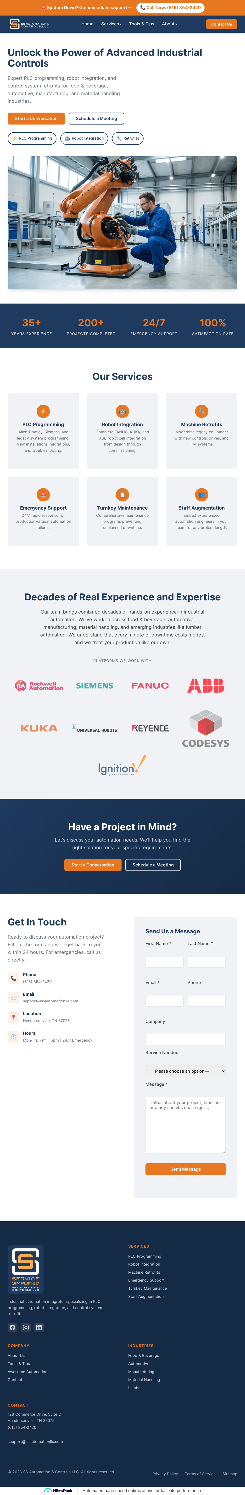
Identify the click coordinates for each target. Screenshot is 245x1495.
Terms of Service (200, 1473)
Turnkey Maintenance (147, 1288)
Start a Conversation (36, 118)
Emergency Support (146, 1280)
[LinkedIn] (39, 1327)
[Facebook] (12, 1327)
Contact (15, 1379)
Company (155, 1021)
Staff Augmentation (146, 1296)
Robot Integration (144, 1264)
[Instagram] (26, 1327)
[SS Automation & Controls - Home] (30, 24)
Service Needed (161, 1052)
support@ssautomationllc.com (50, 1001)
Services (110, 23)
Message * (156, 1084)
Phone (194, 982)
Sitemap (230, 1473)
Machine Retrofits (144, 1272)
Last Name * (200, 943)
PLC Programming (144, 1256)
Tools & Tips (141, 23)
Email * (152, 982)
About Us (16, 1355)
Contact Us (221, 24)
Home (87, 23)
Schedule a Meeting (96, 118)
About (168, 23)
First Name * (158, 943)
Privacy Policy (165, 1473)
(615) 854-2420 (37, 981)
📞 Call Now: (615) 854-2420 (170, 7)
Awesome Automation (27, 1371)
